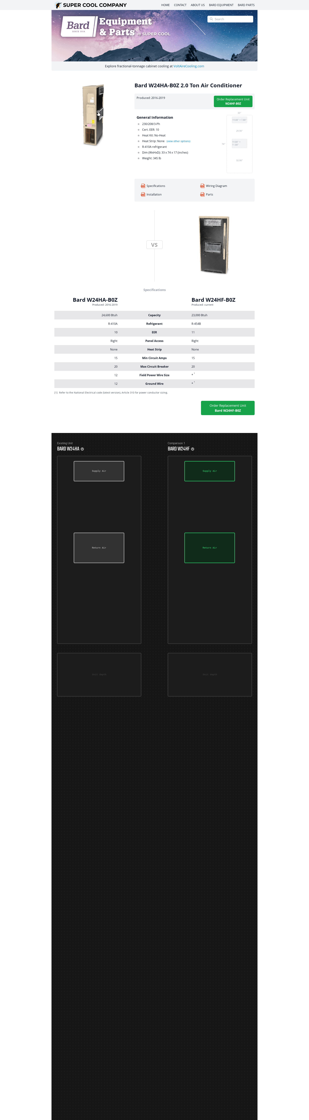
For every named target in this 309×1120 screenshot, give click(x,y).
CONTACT (180, 5)
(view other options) (178, 141)
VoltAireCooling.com (188, 66)
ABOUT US (198, 5)
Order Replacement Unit (233, 101)
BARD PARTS (246, 5)
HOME (165, 5)
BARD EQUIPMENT (221, 5)
